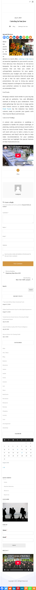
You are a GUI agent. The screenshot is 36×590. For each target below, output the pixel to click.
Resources (5, 403)
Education (5, 365)
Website (5, 245)
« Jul (4, 467)
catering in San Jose (25, 59)
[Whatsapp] (27, 37)
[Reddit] (10, 37)
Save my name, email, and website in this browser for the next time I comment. (18, 255)
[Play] (5, 570)
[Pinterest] (17, 37)
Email (4, 236)
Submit (14, 545)
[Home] (10, 27)
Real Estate (5, 394)
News (4, 390)
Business (5, 361)
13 (17, 450)
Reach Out (6, 495)
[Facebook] (4, 37)
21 (21, 453)
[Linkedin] (14, 37)
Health (4, 374)
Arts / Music (6, 353)
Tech (4, 420)
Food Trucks (7, 109)
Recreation (5, 399)
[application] (18, 563)
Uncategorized (6, 424)
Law (4, 386)
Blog (18, 174)
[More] (30, 37)
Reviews (5, 407)
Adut (4, 349)
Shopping (5, 411)
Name (4, 227)
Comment (5, 213)
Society (5, 415)
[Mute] (28, 570)
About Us (6, 491)
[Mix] (23, 37)
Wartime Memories (9, 487)
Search (4, 286)
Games (4, 369)
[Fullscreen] (31, 570)
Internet (5, 382)
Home (4, 378)
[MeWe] (20, 37)
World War (5, 428)
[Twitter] (7, 37)
